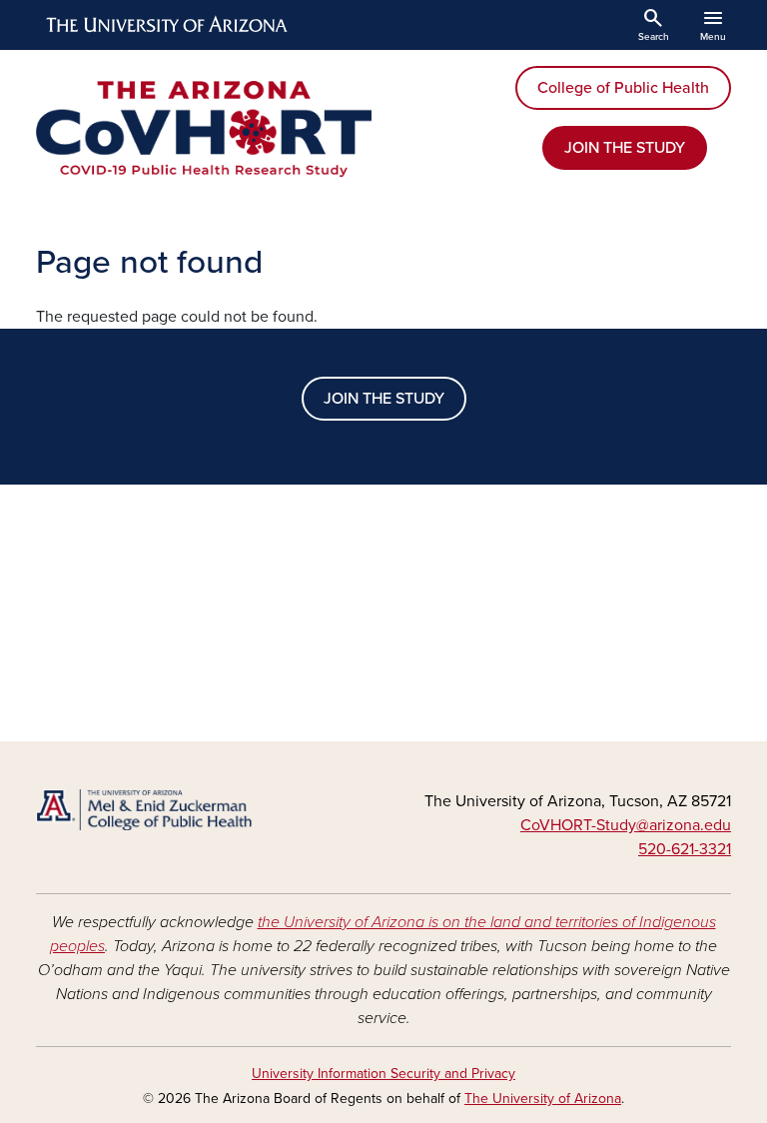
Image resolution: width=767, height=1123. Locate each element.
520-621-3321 (684, 849)
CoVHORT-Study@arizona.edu (625, 825)
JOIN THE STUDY (624, 148)
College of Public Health (623, 88)
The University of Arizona (542, 1098)
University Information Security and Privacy (383, 1073)
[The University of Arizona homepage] (168, 25)
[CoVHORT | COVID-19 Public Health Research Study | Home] (204, 129)
